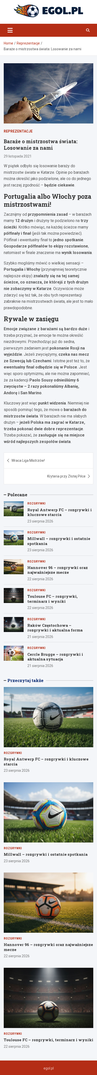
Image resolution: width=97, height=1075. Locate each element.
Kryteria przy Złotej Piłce (66, 476)
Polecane (17, 495)
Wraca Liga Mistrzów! (28, 460)
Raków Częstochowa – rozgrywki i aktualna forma (55, 628)
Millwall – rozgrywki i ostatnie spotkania (58, 541)
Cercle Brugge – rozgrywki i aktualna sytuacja (55, 657)
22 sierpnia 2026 (40, 579)
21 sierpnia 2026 (40, 637)
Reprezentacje (18, 131)
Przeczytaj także (25, 680)
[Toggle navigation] (10, 30)
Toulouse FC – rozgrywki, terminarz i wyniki (52, 599)
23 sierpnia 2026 (40, 521)
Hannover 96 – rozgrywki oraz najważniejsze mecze (57, 570)
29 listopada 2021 (18, 156)
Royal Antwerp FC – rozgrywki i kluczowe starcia (59, 512)
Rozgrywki (36, 503)
